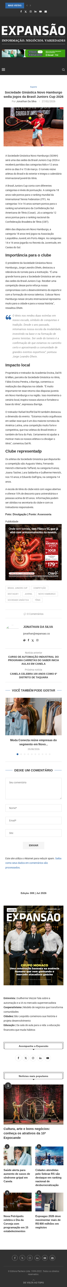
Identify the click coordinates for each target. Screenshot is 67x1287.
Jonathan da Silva (26, 101)
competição (39, 588)
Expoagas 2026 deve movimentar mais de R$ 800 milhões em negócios (48, 1222)
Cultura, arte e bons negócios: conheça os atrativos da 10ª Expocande (27, 1133)
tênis (37, 600)
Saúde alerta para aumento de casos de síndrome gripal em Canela (17, 1176)
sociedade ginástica (18, 600)
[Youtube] (40, 11)
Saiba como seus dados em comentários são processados (33, 863)
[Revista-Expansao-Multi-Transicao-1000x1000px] (33, 526)
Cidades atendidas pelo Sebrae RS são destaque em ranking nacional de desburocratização (48, 1178)
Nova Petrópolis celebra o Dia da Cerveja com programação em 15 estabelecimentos (16, 1224)
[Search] (63, 70)
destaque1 (13, 594)
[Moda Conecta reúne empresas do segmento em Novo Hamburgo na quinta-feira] (33, 716)
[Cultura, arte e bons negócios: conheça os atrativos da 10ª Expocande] (33, 1104)
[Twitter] (25, 11)
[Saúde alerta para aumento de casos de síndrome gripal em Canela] (18, 1156)
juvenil (28, 594)
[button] (27, 5)
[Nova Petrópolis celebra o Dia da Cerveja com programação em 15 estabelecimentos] (18, 1202)
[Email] (45, 11)
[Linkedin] (35, 11)
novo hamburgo (47, 594)
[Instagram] (31, 11)
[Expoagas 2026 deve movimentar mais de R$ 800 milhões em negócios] (49, 1202)
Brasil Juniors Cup (17, 588)
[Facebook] (21, 11)
